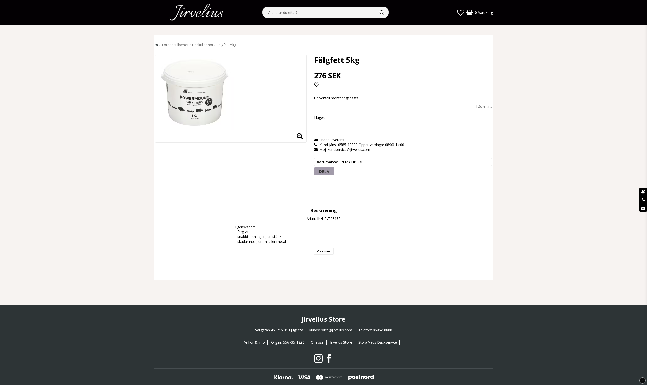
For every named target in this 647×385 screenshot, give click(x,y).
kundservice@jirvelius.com (330, 330)
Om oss (317, 342)
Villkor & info (254, 342)
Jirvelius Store (341, 342)
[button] (460, 12)
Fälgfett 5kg (226, 44)
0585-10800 (382, 330)
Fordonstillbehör (175, 44)
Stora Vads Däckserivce (377, 342)
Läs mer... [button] (484, 106)
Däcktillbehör (202, 44)
